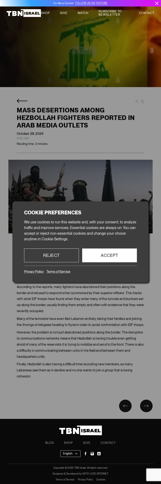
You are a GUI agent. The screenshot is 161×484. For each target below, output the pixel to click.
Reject (51, 255)
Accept (109, 255)
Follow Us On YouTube (91, 3)
